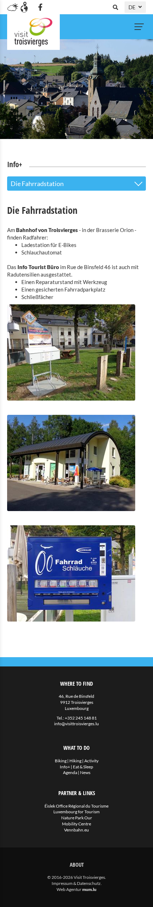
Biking (61, 760)
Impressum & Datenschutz (76, 883)
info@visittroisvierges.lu (76, 723)
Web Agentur (69, 889)
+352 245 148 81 (81, 718)
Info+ (65, 766)
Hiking (75, 760)
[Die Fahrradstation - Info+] (76, 352)
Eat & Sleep (83, 766)
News (85, 772)
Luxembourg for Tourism (76, 811)
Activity (91, 760)
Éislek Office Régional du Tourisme (76, 806)
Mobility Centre (76, 823)
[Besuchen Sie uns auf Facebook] (40, 7)
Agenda (70, 772)
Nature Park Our (76, 817)
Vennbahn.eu (76, 830)
